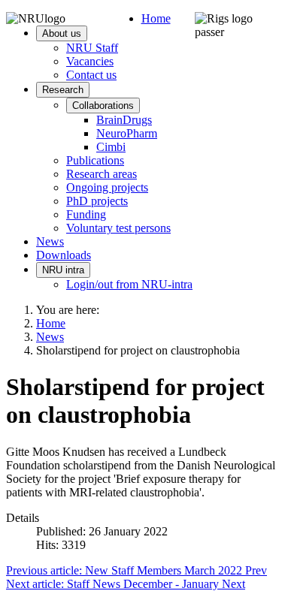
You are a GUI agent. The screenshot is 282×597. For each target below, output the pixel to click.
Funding (86, 214)
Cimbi (111, 146)
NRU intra (63, 270)
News (50, 241)
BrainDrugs (124, 119)
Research (62, 89)
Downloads (63, 255)
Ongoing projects (107, 187)
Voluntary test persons (118, 228)
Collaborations (103, 105)
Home (156, 18)
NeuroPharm (126, 133)
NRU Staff (92, 47)
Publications (95, 160)
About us (61, 33)
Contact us (91, 74)
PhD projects (97, 200)
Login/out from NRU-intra (129, 284)
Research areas (101, 173)
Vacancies (90, 61)
